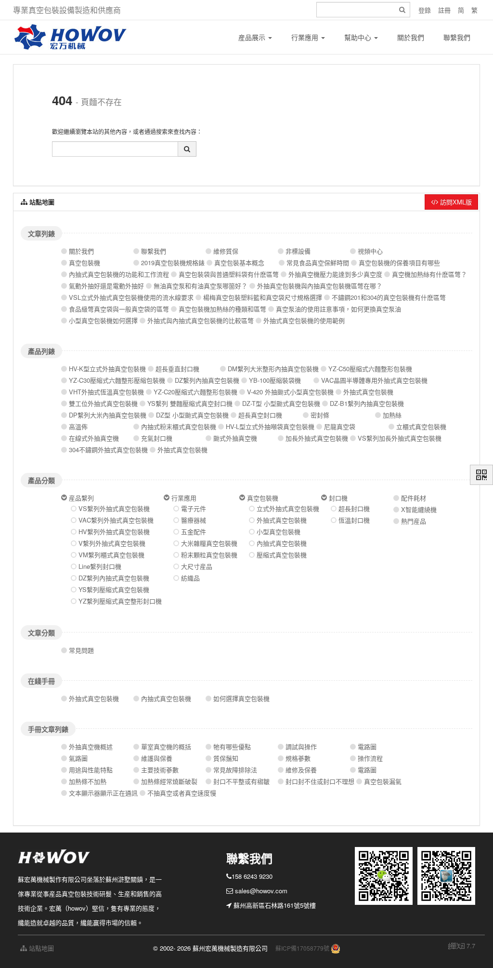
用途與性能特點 (91, 769)
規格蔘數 (298, 758)
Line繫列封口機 (99, 566)
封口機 (338, 497)
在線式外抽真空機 (94, 438)
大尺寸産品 (196, 566)
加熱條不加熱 (87, 781)
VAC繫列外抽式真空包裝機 (116, 519)
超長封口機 (354, 508)
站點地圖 (40, 948)
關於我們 (410, 37)
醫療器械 (193, 519)
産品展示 (252, 37)
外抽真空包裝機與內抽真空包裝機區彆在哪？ (319, 285)
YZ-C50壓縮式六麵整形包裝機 (370, 368)
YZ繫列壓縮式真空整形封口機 (120, 600)
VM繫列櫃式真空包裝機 (111, 554)
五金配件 (193, 531)
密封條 (320, 414)
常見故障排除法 (235, 769)
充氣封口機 (156, 438)
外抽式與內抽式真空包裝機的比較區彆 (200, 320)
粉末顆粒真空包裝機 (209, 554)
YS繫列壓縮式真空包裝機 (113, 589)
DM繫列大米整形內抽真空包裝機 (273, 368)
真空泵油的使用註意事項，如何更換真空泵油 (338, 308)
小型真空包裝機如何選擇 (103, 320)
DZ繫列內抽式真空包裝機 (113, 577)
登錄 (424, 9)
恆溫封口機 (354, 519)
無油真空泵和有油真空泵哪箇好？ (200, 285)
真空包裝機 (84, 262)
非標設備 (298, 250)
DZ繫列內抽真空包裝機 (207, 380)
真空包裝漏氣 (383, 781)
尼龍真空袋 (339, 426)
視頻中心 (370, 250)
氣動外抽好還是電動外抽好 (106, 285)
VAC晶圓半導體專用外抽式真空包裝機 (374, 380)
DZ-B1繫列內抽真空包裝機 (367, 403)
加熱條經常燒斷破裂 (169, 781)
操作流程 (370, 758)
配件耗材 (413, 497)
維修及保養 (301, 769)
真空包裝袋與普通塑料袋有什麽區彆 (229, 274)
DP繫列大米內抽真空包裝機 (107, 414)
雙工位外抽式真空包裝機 (103, 403)
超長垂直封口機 (177, 368)
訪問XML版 (455, 201)
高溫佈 (78, 426)
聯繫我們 (456, 37)
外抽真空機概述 (91, 746)
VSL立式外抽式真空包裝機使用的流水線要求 (131, 297)
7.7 (461, 946)
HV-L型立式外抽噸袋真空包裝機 (270, 426)
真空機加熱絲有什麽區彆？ (429, 274)
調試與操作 (301, 746)
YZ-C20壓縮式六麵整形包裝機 (195, 391)
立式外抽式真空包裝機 (288, 508)
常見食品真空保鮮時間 (317, 262)
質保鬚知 (225, 758)
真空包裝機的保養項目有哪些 (399, 262)
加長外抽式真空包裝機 (316, 438)
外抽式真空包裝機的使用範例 (304, 320)
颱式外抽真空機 (235, 438)
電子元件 (193, 508)
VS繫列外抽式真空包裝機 (114, 508)
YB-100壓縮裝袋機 (275, 380)
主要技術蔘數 (160, 769)
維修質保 (225, 250)
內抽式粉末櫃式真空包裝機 (178, 426)
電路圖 (367, 746)
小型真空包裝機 (278, 531)
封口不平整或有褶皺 (241, 781)
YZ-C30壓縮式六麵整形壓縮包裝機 (117, 380)
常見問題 (81, 650)
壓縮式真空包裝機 (282, 554)
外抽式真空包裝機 (368, 391)
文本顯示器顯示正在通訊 (103, 792)
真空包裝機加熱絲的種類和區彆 (222, 308)
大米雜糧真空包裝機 (209, 543)
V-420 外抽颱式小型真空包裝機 (290, 391)
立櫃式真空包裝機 (421, 426)
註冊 (444, 9)
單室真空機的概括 (166, 746)
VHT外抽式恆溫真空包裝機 (106, 391)
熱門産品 (413, 520)
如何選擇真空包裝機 (241, 698)
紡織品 (190, 577)
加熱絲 (392, 414)
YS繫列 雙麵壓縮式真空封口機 (190, 403)
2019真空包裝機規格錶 (173, 262)
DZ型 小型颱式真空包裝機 (192, 414)
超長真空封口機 (260, 414)
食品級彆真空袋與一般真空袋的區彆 (119, 308)
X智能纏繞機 (419, 509)
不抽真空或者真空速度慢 (181, 792)
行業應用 (305, 37)
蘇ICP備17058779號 (302, 948)
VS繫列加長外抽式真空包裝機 (399, 438)
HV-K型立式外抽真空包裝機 (107, 368)
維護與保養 (156, 758)
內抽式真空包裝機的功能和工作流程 (119, 274)
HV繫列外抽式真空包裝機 (114, 531)
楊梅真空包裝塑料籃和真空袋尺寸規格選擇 (262, 297)
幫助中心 (358, 37)
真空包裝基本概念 (239, 262)
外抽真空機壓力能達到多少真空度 (335, 274)
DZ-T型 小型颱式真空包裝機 (281, 403)
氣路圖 (78, 758)
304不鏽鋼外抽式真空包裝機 (108, 449)
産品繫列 (81, 497)
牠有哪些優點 (232, 746)
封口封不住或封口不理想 (319, 781)
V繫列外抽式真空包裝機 (111, 543)
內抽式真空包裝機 (282, 543)
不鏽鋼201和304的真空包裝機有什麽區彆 (389, 297)
